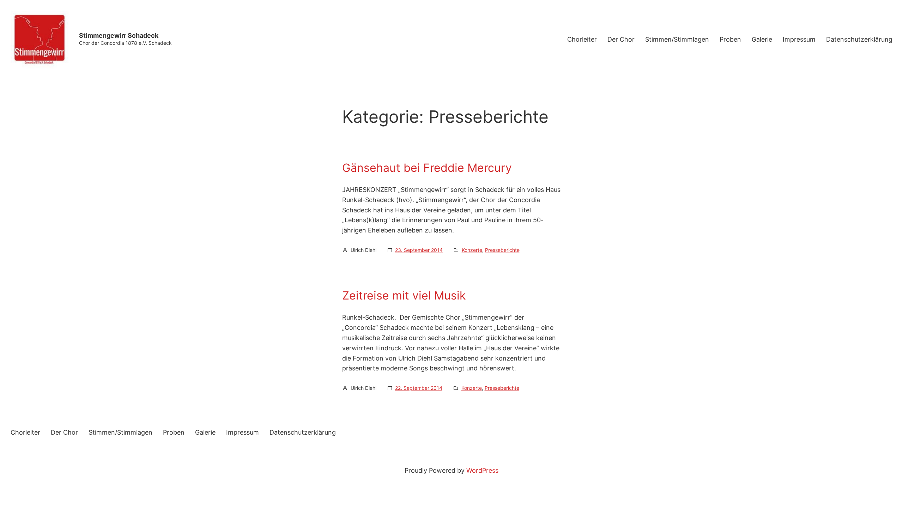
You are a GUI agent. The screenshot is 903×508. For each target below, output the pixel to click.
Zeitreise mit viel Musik (404, 295)
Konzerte (472, 250)
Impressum (799, 39)
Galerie (762, 39)
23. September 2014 (419, 250)
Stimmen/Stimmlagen (677, 39)
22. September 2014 (418, 388)
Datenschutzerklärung (859, 39)
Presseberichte (502, 250)
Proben (730, 39)
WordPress (482, 470)
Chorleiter (582, 39)
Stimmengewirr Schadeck (118, 35)
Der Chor (621, 39)
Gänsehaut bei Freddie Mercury (427, 168)
